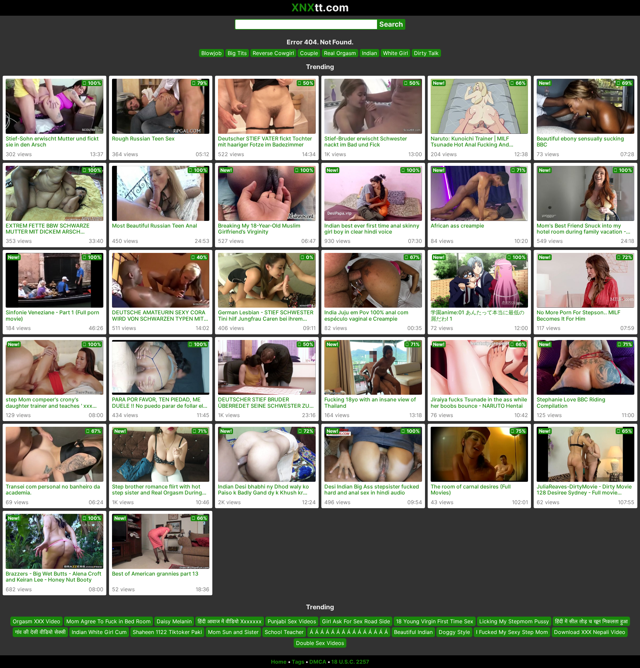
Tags (298, 662)
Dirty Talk (426, 53)
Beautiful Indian (413, 632)
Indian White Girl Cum (99, 632)
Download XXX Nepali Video (589, 632)
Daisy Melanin (174, 621)
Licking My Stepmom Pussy (514, 621)
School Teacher (284, 632)
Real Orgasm (340, 53)
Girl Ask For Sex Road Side (356, 621)
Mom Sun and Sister (233, 632)
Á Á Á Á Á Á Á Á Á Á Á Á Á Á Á (349, 632)
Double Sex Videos (320, 643)
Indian (369, 53)
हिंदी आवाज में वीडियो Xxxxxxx (230, 621)
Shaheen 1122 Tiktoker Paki (167, 632)
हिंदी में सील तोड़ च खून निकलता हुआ (591, 621)
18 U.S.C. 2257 (350, 662)
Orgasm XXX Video (36, 621)
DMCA (317, 662)
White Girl (395, 53)
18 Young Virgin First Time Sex (434, 621)
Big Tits (237, 53)
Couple (309, 53)
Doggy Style (454, 632)
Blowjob (211, 53)
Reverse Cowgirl (273, 53)
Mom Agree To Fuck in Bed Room (108, 621)
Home (279, 662)
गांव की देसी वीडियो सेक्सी (40, 632)
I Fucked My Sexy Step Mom (512, 632)
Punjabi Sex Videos (292, 621)
